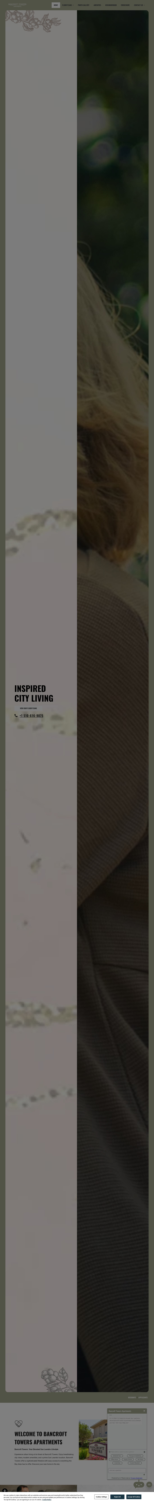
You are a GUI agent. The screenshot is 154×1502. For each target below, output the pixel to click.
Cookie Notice (46, 1500)
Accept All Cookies (134, 1497)
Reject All (117, 1497)
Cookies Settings (101, 1497)
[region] (77, 1497)
